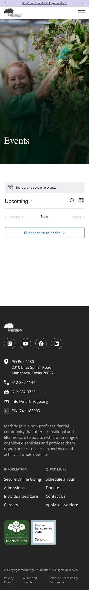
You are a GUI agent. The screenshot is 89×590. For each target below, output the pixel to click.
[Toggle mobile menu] (81, 12)
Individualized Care (21, 496)
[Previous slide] (4, 3)
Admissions (14, 487)
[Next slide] (85, 3)
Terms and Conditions (30, 580)
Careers (11, 504)
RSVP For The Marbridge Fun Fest (44, 3)
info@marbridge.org (30, 401)
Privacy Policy (9, 580)
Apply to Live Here (62, 504)
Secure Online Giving (22, 479)
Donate (52, 487)
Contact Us (56, 496)
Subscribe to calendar (42, 232)
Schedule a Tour (60, 479)
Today (44, 216)
